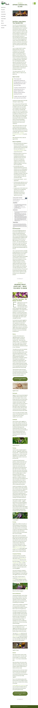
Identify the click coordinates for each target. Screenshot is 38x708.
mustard (19, 633)
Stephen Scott (20, 278)
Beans (18, 562)
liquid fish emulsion (18, 546)
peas (21, 562)
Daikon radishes (15, 636)
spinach (17, 559)
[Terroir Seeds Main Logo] (5, 3)
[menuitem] (5, 7)
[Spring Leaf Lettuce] (20, 13)
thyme (21, 561)
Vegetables (20, 282)
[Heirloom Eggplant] (20, 295)
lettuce (21, 558)
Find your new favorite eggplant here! (20, 379)
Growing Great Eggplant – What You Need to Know (20, 286)
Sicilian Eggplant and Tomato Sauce (19, 685)
